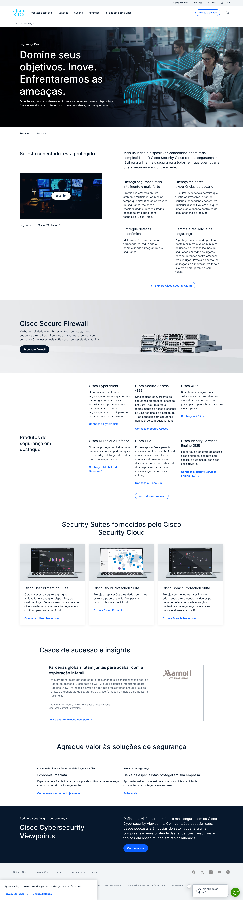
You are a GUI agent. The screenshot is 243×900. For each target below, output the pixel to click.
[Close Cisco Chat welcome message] (189, 886)
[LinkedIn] (211, 872)
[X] (202, 872)
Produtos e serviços (25, 23)
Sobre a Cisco (20, 872)
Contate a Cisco (41, 872)
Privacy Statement (15, 893)
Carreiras (60, 872)
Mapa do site (177, 885)
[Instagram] (228, 872)
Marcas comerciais (113, 885)
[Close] (93, 884)
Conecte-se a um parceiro (84, 872)
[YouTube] (219, 872)
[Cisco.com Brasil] (19, 12)
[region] (48, 890)
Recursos (41, 133)
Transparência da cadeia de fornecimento (147, 885)
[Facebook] (193, 872)
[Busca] (227, 12)
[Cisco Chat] (235, 892)
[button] (61, 196)
